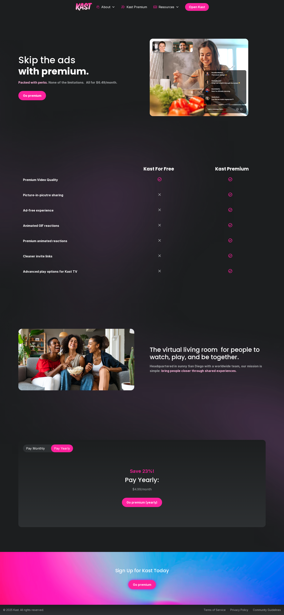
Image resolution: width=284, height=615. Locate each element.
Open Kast (197, 7)
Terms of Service (215, 610)
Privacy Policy (239, 610)
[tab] (35, 448)
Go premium (142, 585)
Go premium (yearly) (142, 502)
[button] (105, 7)
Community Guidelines (267, 610)
